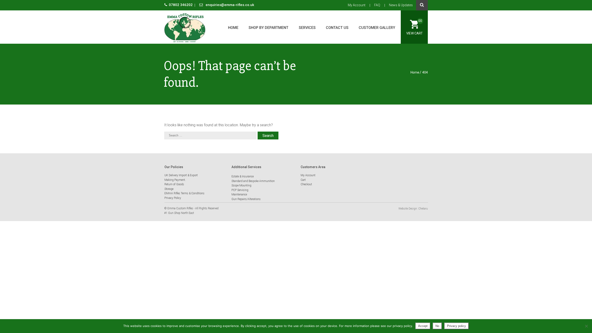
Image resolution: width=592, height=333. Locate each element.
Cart (303, 180)
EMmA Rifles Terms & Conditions (184, 193)
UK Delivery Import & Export (181, 175)
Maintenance (239, 194)
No (437, 326)
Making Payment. (175, 180)
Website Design (407, 208)
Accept (423, 326)
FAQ (377, 5)
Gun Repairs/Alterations (246, 199)
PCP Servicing (239, 190)
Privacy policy (456, 326)
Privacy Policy (172, 198)
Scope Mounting (241, 185)
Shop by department (268, 27)
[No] (586, 326)
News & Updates (401, 5)
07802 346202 (181, 5)
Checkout (306, 184)
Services (307, 27)
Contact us (337, 27)
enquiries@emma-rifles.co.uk (229, 5)
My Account (356, 5)
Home (233, 27)
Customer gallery (377, 27)
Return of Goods (174, 184)
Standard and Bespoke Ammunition (253, 181)
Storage (168, 189)
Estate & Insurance (242, 176)
